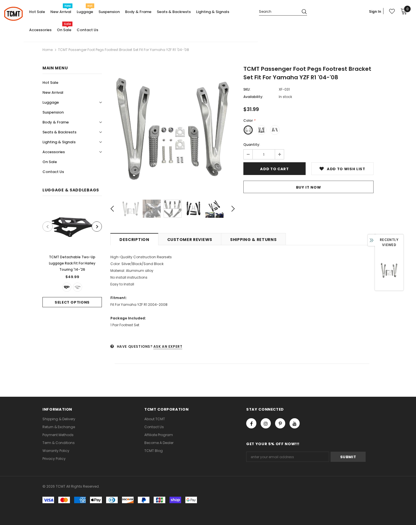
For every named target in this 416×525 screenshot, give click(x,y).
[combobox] (278, 11)
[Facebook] (251, 423)
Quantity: (251, 144)
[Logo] (13, 14)
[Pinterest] (280, 423)
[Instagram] (266, 423)
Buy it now (308, 187)
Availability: (253, 96)
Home (47, 49)
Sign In (375, 11)
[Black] (67, 287)
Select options (72, 302)
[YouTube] (295, 423)
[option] (72, 255)
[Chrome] (77, 287)
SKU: (246, 89)
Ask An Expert (168, 346)
